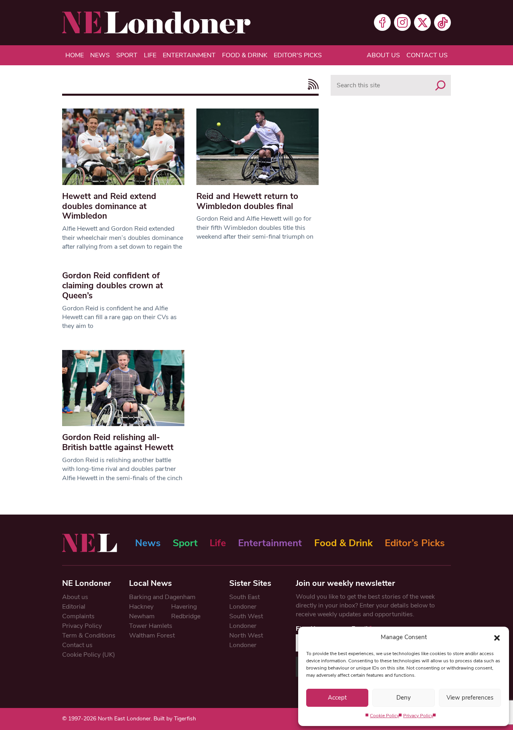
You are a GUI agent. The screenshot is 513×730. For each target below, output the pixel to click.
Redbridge (185, 616)
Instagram (402, 22)
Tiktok (442, 22)
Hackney (141, 606)
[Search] (440, 85)
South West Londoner (246, 621)
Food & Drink (244, 55)
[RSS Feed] (311, 84)
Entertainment (189, 55)
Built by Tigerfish (174, 718)
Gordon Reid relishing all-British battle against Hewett (118, 442)
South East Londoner (244, 602)
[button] (497, 637)
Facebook (382, 22)
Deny (403, 698)
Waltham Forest (152, 635)
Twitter (422, 22)
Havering (184, 606)
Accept (337, 698)
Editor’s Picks (415, 543)
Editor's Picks (298, 55)
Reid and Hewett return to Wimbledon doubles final (247, 201)
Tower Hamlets (150, 625)
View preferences (469, 698)
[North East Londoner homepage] (156, 23)
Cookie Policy (384, 715)
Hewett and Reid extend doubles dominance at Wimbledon (109, 206)
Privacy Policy (418, 715)
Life (150, 55)
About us (383, 55)
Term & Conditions (88, 635)
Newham (142, 616)
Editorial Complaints (78, 611)
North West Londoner (246, 640)
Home (74, 55)
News (100, 55)
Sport (126, 55)
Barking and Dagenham (162, 597)
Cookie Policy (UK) (88, 654)
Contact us (427, 55)
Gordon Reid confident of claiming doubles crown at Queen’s (112, 285)
